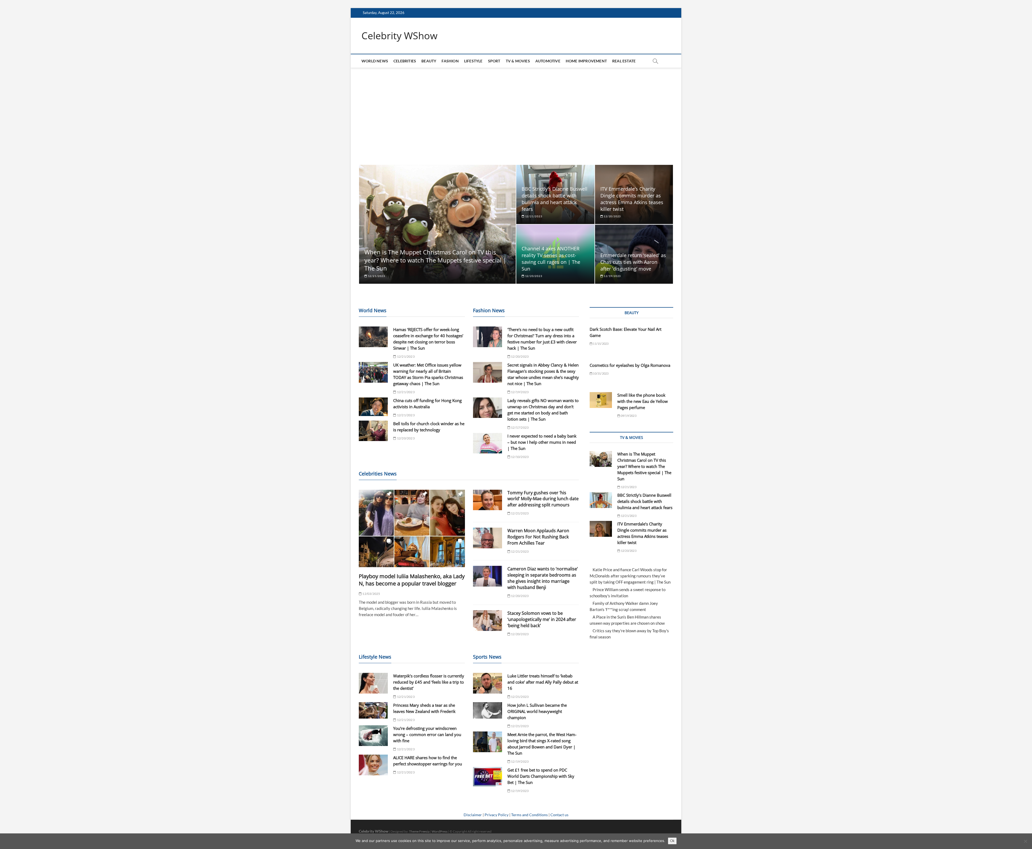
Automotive (547, 61)
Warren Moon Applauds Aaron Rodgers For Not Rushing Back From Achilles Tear (538, 537)
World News (374, 61)
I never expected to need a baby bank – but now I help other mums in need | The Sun (541, 442)
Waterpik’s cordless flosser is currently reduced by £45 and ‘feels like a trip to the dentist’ (428, 682)
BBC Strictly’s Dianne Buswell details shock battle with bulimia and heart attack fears (554, 199)
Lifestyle (473, 61)
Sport (494, 61)
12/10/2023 (519, 457)
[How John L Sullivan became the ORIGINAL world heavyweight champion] (487, 710)
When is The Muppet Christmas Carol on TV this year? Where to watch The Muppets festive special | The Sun (435, 260)
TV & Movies (518, 61)
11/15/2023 (600, 343)
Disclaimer (473, 814)
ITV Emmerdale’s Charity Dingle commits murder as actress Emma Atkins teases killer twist (631, 199)
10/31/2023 (600, 373)
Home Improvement (586, 61)
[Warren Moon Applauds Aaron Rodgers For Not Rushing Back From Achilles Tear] (487, 538)
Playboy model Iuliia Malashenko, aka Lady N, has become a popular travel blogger (412, 580)
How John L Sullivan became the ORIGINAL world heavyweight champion (537, 711)
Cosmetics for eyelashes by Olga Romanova (630, 365)
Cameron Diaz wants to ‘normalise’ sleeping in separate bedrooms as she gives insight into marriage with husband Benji (542, 578)
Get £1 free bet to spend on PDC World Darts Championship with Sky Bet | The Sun (540, 776)
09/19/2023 (628, 415)
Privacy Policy (496, 814)
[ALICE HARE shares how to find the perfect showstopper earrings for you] (373, 765)
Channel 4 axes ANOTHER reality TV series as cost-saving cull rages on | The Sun (551, 258)
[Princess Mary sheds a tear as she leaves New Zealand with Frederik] (373, 710)
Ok (672, 841)
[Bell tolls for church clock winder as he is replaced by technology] (373, 431)
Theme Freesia (419, 831)
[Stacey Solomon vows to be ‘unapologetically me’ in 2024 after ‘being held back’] (487, 620)
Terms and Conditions (529, 814)
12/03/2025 (371, 594)
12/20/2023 (612, 216)
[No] (1025, 841)
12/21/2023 (376, 276)
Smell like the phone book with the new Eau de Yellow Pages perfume (642, 401)
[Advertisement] (516, 116)
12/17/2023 (519, 427)
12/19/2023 (612, 276)
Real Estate (624, 61)
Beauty (428, 61)
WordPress (439, 831)
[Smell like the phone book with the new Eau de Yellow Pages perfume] (601, 400)
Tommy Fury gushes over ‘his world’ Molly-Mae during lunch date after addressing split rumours (543, 499)
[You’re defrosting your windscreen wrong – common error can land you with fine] (373, 735)
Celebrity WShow (399, 36)
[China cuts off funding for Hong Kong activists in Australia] (373, 406)
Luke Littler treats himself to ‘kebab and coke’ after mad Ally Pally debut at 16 (542, 682)
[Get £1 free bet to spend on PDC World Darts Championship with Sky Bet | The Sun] (487, 776)
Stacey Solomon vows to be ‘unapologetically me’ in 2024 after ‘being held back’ (541, 619)
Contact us (559, 814)
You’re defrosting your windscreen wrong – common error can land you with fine (427, 734)
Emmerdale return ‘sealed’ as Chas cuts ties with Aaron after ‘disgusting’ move (633, 262)
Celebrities (404, 61)
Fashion (450, 61)
